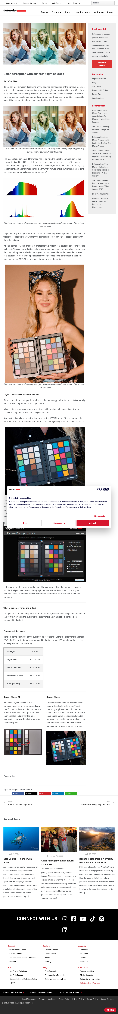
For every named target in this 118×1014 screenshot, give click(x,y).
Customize (57, 523)
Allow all (92, 523)
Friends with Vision (100, 90)
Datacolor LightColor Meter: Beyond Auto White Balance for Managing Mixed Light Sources (101, 116)
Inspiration (98, 12)
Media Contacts (86, 975)
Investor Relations (73, 3)
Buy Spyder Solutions (18, 971)
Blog (13, 776)
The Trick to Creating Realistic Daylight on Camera (100, 130)
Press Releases (51, 950)
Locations (84, 961)
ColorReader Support (17, 950)
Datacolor (12, 992)
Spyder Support (15, 954)
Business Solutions (30, 3)
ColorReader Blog (52, 971)
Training (48, 961)
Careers (83, 958)
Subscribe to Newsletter (90, 979)
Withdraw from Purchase (90, 983)
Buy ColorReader (16, 975)
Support (110, 12)
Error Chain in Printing (100, 194)
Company (84, 950)
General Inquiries (87, 971)
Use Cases (96, 86)
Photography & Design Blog (56, 975)
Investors (84, 954)
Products (56, 12)
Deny (25, 523)
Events (47, 958)
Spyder (44, 3)
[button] (18, 793)
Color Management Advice (55, 979)
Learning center (83, 12)
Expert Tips (96, 94)
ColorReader (56, 3)
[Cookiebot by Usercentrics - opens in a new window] (99, 489)
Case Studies (50, 954)
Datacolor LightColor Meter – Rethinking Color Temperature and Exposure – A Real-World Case (101, 170)
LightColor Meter (99, 79)
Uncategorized (98, 98)
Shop (67, 12)
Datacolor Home (12, 3)
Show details (99, 516)
